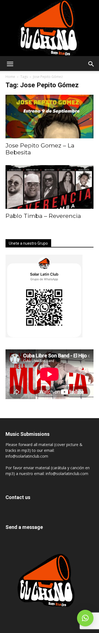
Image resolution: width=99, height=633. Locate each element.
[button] (10, 64)
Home (10, 76)
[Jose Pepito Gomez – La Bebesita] (50, 116)
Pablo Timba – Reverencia (43, 215)
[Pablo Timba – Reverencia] (50, 187)
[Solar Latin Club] (49, 28)
